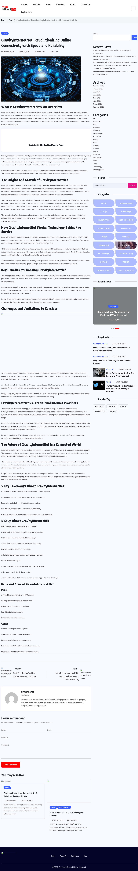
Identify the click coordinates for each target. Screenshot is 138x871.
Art (94, 118)
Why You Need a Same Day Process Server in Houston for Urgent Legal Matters (114, 57)
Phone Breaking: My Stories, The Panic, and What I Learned (115, 62)
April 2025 (97, 101)
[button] (111, 328)
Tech (11, 20)
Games (96, 146)
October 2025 (98, 86)
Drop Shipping (98, 133)
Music (123, 406)
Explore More (26, 12)
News (48, 5)
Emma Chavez (11, 801)
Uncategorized (98, 170)
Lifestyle (96, 155)
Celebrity (36, 5)
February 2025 (98, 107)
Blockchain (60, 5)
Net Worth (97, 158)
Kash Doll (99, 406)
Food (95, 143)
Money (111, 406)
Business (96, 127)
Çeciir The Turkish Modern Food (49, 145)
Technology (85, 5)
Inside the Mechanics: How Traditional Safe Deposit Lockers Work (112, 51)
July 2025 (96, 92)
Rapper (113, 411)
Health (72, 5)
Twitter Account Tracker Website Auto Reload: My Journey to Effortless (120, 389)
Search (95, 33)
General (24, 5)
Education (97, 136)
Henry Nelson (57, 820)
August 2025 (98, 89)
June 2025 (97, 95)
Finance (96, 139)
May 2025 (97, 98)
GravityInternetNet (8, 185)
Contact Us (75, 856)
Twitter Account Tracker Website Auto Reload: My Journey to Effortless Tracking (112, 67)
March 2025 (97, 104)
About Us (63, 856)
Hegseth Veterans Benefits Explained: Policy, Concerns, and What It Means (113, 73)
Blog (94, 124)
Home (3, 20)
